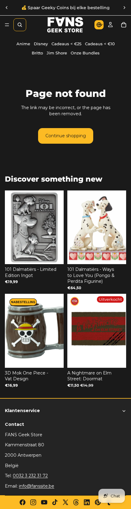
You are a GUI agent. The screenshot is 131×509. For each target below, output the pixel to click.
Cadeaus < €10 (100, 44)
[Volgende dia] (124, 7)
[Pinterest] (97, 502)
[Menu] (7, 25)
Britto (37, 53)
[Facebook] (22, 502)
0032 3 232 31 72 (30, 475)
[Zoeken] (19, 24)
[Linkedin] (86, 502)
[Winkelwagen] (123, 24)
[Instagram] (33, 502)
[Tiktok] (54, 502)
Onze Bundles (85, 53)
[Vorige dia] (6, 7)
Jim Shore (57, 53)
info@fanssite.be (36, 486)
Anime (23, 44)
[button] (99, 24)
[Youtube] (44, 502)
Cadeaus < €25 (66, 44)
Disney (41, 44)
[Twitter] (65, 502)
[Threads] (76, 502)
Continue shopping (65, 135)
